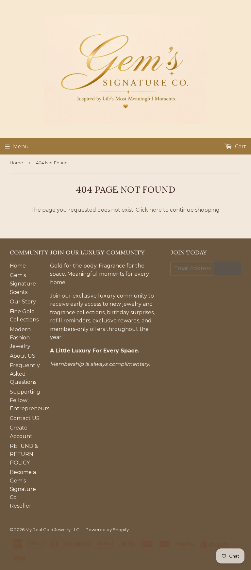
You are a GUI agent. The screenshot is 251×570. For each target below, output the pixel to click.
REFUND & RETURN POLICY (24, 454)
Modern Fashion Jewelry (20, 337)
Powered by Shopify (107, 529)
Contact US (25, 418)
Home (16, 162)
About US (22, 356)
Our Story (23, 302)
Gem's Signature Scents (23, 283)
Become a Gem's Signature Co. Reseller (23, 489)
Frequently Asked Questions (25, 373)
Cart (240, 146)
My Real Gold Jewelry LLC (52, 529)
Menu (21, 146)
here (155, 210)
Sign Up (227, 268)
